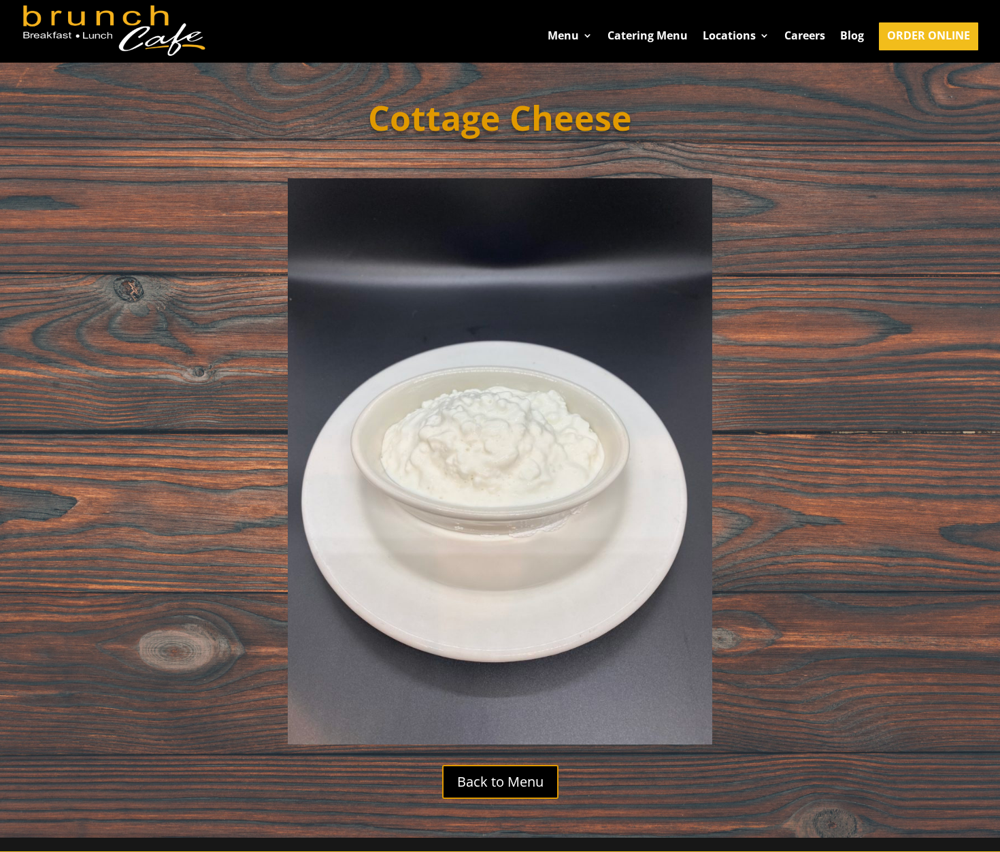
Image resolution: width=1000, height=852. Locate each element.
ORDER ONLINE (928, 37)
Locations (729, 37)
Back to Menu (500, 781)
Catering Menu (647, 37)
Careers (804, 37)
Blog (852, 37)
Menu (563, 37)
